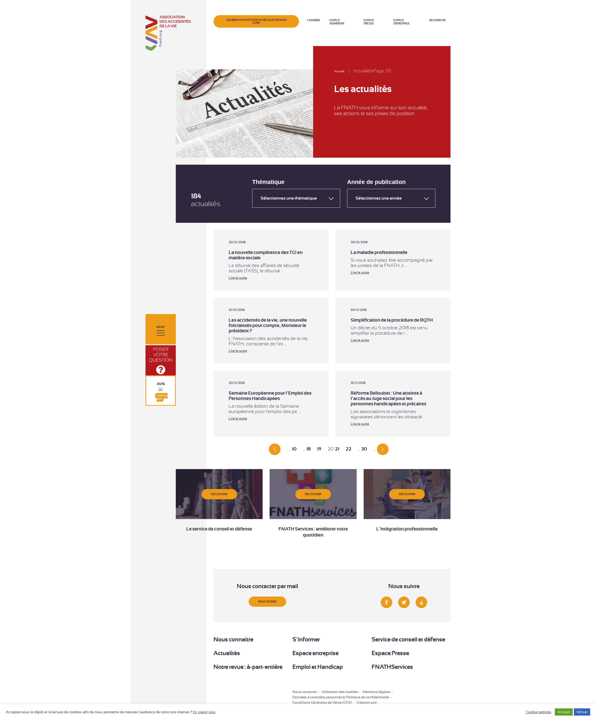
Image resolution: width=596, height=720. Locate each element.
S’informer (306, 639)
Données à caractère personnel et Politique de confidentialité (340, 697)
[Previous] (275, 449)
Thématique (268, 182)
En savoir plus (204, 712)
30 (364, 449)
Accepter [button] (564, 712)
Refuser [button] (582, 712)
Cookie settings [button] (538, 712)
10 (294, 449)
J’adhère (313, 20)
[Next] (383, 449)
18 (308, 449)
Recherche (437, 20)
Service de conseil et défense (408, 639)
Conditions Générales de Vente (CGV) (322, 702)
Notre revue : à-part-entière (247, 666)
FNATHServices (392, 666)
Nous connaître (233, 639)
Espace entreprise (401, 22)
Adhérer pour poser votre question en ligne (256, 21)
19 (319, 449)
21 (337, 449)
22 (348, 449)
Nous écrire (267, 601)
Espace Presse (369, 22)
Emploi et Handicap (317, 666)
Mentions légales (376, 692)
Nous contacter (304, 692)
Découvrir (219, 494)
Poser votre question (161, 355)
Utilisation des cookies (340, 692)
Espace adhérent (336, 22)
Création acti (366, 702)
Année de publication (376, 182)
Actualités (226, 653)
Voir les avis (162, 397)
